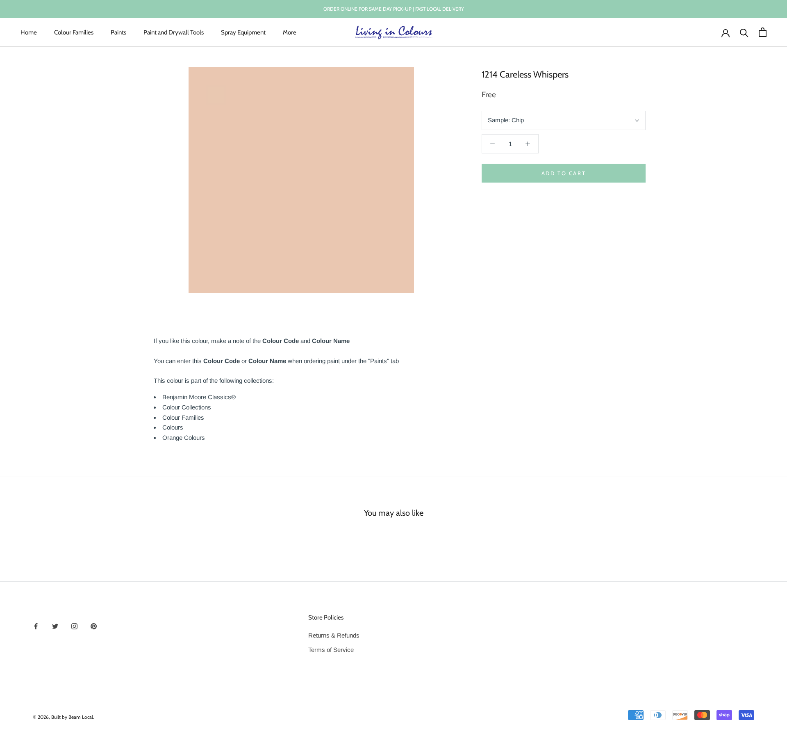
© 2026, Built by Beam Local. (63, 717)
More (289, 32)
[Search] (744, 32)
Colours (172, 427)
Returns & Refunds (333, 635)
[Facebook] (36, 626)
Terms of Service (331, 649)
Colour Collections (186, 407)
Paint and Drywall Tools (173, 32)
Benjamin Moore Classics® (199, 396)
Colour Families (73, 32)
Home (28, 32)
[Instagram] (74, 626)
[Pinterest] (94, 626)
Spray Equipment (243, 32)
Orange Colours (183, 437)
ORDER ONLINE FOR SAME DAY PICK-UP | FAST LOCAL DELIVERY (393, 9)
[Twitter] (55, 626)
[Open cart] (763, 32)
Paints (118, 32)
